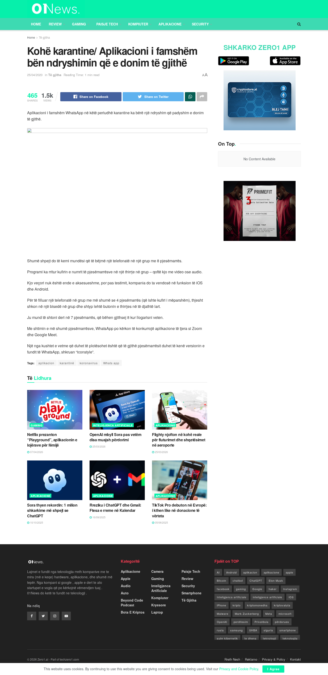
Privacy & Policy (273, 659)
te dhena (250, 638)
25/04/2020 (35, 74)
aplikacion (46, 363)
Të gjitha (44, 37)
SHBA (253, 630)
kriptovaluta (282, 605)
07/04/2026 (36, 452)
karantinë (67, 363)
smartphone (287, 630)
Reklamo (251, 659)
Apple (125, 578)
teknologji (269, 638)
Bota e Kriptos (133, 612)
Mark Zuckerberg (247, 613)
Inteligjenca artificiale (231, 597)
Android (231, 572)
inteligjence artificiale (267, 597)
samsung (236, 630)
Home (36, 24)
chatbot (238, 580)
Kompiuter (138, 24)
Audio (126, 585)
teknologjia (290, 638)
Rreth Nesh (232, 659)
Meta (268, 613)
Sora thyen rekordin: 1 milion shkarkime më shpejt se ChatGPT (52, 510)
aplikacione (271, 572)
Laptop (157, 612)
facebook (223, 589)
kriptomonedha (257, 605)
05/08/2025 (161, 522)
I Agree (273, 669)
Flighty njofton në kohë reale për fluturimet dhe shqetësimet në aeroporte (178, 440)
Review (55, 24)
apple (289, 572)
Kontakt (295, 659)
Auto (125, 593)
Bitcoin (221, 580)
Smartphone (191, 593)
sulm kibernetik (227, 638)
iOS (291, 597)
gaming (241, 589)
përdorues (282, 622)
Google (257, 589)
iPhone (221, 605)
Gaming (79, 24)
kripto (237, 605)
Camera (157, 571)
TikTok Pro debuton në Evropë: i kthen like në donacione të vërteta (179, 510)
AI (218, 572)
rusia (220, 630)
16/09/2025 (98, 517)
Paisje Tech (107, 24)
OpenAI (222, 622)
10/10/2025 (36, 522)
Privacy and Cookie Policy (238, 668)
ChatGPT (255, 580)
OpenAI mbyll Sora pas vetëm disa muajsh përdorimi (115, 437)
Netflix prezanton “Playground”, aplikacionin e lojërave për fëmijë (52, 440)
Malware (222, 613)
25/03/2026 (98, 446)
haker (273, 589)
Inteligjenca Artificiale (113, 425)
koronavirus (89, 363)
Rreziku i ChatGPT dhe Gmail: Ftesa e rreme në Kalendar (115, 507)
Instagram (290, 589)
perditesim (241, 622)
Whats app (111, 363)
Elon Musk (276, 580)
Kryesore (158, 605)
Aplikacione (170, 24)
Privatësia (261, 622)
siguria (268, 630)
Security (200, 24)
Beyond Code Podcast (132, 602)
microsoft (285, 613)
